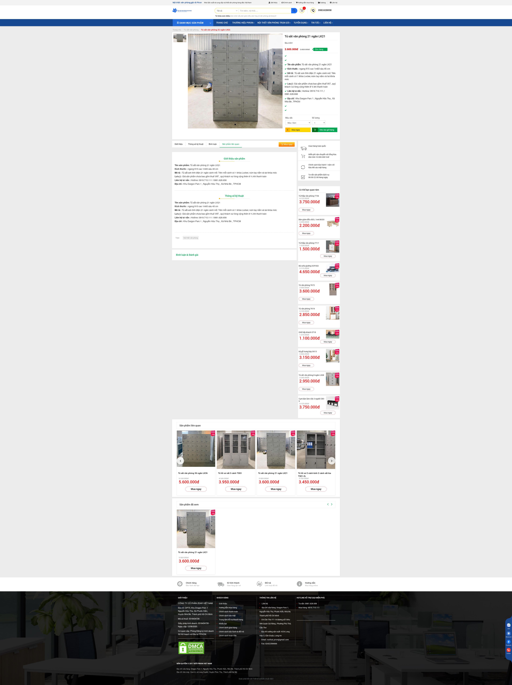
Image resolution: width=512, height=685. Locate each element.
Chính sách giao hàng (228, 627)
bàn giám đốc (246, 16)
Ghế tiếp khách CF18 (307, 332)
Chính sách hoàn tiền (228, 635)
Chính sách (287, 2)
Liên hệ (334, 2)
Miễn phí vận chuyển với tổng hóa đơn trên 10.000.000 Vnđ (322, 155)
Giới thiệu (273, 2)
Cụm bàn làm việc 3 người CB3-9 (312, 399)
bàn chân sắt (235, 16)
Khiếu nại (223, 623)
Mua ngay (287, 144)
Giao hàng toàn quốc (317, 146)
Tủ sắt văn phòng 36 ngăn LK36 (193, 473)
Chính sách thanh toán (228, 611)
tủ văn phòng (263, 16)
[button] (192, 75)
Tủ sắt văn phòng (191, 30)
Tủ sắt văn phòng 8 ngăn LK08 (311, 375)
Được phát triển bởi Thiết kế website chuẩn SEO (256, 679)
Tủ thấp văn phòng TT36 (309, 196)
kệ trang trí (272, 16)
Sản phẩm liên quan (230, 144)
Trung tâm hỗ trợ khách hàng (231, 619)
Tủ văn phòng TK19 (307, 308)
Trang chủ (177, 30)
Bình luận (213, 144)
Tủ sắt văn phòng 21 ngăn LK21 (273, 473)
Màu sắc (289, 117)
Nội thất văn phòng (190, 238)
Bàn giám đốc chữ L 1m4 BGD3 (311, 219)
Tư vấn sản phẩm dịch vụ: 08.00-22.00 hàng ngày (319, 176)
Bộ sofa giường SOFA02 (309, 265)
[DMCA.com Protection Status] (191, 647)
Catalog (323, 2)
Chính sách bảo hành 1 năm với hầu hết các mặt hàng (321, 166)
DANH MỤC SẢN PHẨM (191, 22)
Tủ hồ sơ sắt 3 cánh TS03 (230, 473)
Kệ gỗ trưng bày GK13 (308, 351)
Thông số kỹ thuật (195, 144)
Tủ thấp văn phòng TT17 (309, 243)
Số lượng (316, 117)
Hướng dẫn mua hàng (306, 2)
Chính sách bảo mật (227, 615)
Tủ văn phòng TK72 (307, 285)
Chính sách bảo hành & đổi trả (231, 631)
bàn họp (255, 16)
